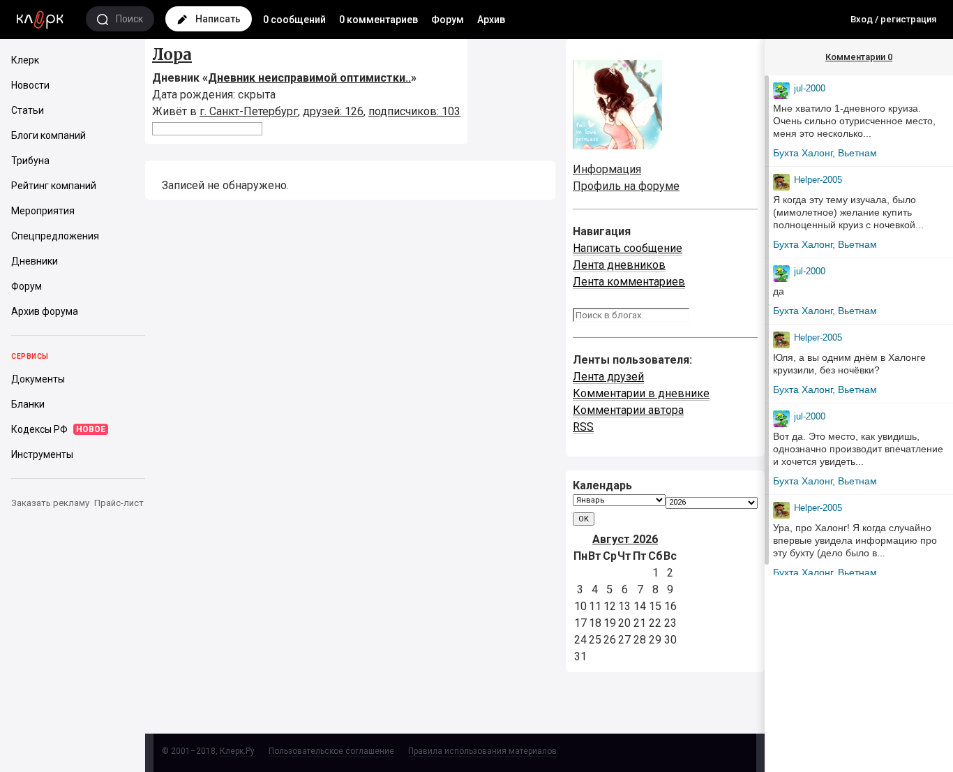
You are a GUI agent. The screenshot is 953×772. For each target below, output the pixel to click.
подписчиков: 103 (414, 111)
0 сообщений (294, 19)
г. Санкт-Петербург (249, 111)
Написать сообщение (627, 248)
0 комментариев (378, 19)
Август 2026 (625, 539)
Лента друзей (608, 376)
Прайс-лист (119, 503)
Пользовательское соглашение (331, 751)
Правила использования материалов (482, 751)
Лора (172, 54)
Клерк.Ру (237, 751)
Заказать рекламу (50, 503)
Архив (491, 19)
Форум (447, 19)
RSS (583, 426)
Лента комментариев (629, 281)
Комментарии (858, 57)
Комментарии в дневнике (641, 393)
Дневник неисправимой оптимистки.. (309, 77)
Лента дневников (619, 265)
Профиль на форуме (626, 186)
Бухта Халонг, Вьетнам (825, 152)
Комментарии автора (628, 410)
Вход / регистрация (893, 19)
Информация (607, 169)
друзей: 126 (333, 111)
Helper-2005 (818, 180)
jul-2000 (809, 88)
